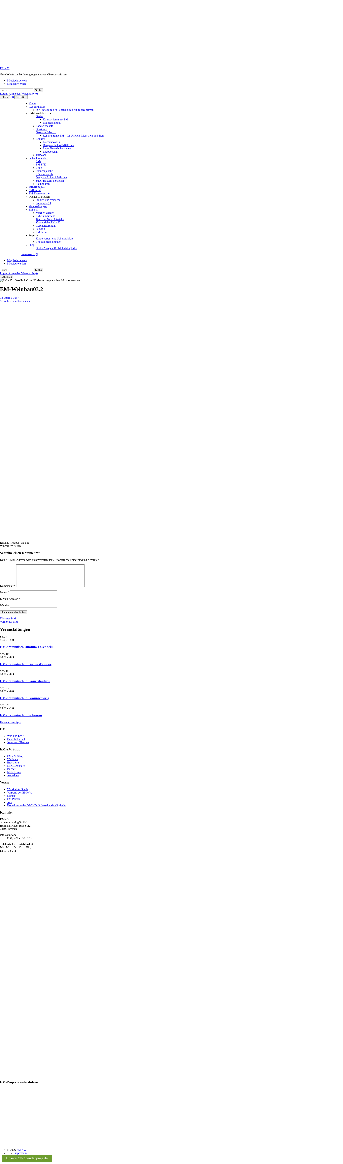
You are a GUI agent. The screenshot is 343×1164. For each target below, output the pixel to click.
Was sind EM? (37, 106)
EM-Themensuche (39, 193)
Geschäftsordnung (46, 225)
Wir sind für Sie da (17, 789)
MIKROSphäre (37, 187)
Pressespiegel (43, 203)
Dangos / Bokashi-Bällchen (58, 145)
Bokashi (40, 138)
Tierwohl (41, 154)
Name (4, 592)
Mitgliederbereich (17, 80)
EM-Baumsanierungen (48, 241)
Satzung (40, 228)
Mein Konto (14, 772)
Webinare (12, 759)
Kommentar (8, 585)
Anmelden (13, 775)
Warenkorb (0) (29, 93)
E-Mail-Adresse (10, 598)
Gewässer (41, 129)
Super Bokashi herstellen (57, 148)
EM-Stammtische (45, 216)
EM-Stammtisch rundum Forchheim (27, 647)
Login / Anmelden (10, 93)
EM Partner (42, 232)
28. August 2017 (9, 297)
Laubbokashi (50, 151)
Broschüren (13, 762)
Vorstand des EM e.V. (48, 222)
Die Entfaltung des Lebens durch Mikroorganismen (65, 109)
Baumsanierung (52, 122)
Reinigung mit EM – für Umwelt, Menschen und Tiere (73, 135)
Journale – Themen (18, 742)
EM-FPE (41, 164)
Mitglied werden (16, 83)
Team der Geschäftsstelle (50, 219)
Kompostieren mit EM (55, 119)
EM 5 (39, 167)
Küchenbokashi (52, 142)
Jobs (9, 802)
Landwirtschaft (44, 125)
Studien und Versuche (48, 199)
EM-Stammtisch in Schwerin (21, 715)
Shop (31, 244)
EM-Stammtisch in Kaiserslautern (25, 681)
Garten (39, 116)
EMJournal (35, 190)
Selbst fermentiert (38, 158)
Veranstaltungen (38, 206)
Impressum (20, 1153)
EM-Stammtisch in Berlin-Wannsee (25, 664)
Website (4, 605)
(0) (12, 96)
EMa (38, 161)
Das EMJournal (16, 739)
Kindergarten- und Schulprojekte (54, 238)
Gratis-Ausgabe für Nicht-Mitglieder (56, 248)
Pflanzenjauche (44, 170)
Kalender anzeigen (10, 722)
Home (32, 103)
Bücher (11, 768)
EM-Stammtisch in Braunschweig (24, 698)
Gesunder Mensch (46, 132)
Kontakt (11, 795)
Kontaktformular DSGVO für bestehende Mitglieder (36, 805)
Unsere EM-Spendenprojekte (27, 1158)
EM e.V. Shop (15, 756)
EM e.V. (4, 68)
